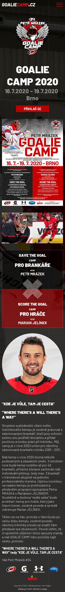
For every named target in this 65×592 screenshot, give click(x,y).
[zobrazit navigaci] (59, 4)
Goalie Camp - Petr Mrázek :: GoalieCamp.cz (18, 4)
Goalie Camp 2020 (32, 75)
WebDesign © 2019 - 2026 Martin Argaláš (32, 589)
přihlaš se (32, 109)
